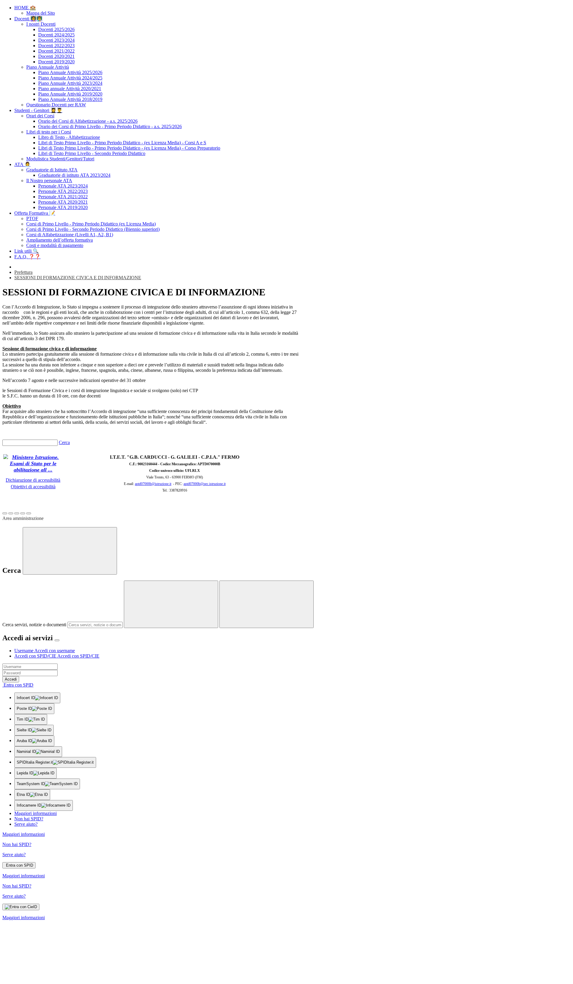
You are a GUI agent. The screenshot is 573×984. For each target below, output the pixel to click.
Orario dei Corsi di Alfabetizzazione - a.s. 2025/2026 (88, 121)
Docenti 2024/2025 (56, 34)
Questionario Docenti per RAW (56, 104)
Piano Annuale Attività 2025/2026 (70, 72)
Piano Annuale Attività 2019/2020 (70, 93)
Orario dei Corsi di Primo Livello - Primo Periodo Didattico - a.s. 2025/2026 (110, 126)
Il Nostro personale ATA (49, 180)
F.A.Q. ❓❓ (27, 256)
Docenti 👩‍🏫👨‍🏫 (28, 18)
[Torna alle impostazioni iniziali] (28, 513)
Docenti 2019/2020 (56, 61)
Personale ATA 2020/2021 (63, 202)
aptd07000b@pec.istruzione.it (205, 484)
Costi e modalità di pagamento (54, 245)
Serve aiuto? (26, 824)
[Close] (57, 640)
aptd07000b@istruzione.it (153, 484)
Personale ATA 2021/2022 (63, 196)
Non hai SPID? (28, 818)
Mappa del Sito (40, 13)
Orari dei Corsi (40, 115)
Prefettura (23, 272)
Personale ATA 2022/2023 (63, 191)
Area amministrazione (23, 518)
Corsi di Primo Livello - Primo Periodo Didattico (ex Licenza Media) (91, 223)
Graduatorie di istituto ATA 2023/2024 (74, 175)
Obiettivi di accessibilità (33, 486)
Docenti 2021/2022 (56, 50)
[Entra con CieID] (20, 907)
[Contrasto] (22, 513)
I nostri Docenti (41, 24)
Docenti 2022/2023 (56, 45)
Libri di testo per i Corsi (48, 131)
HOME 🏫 (25, 7)
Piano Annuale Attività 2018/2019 (70, 99)
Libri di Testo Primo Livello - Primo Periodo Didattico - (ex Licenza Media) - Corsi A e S (122, 142)
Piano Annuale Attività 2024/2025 (70, 77)
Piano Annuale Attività (47, 67)
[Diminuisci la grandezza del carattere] (10, 513)
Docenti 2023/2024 (56, 40)
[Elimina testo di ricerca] (171, 604)
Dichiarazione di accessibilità (33, 480)
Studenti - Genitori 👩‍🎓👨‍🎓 (38, 110)
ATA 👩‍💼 (22, 164)
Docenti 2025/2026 (56, 29)
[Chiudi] (70, 551)
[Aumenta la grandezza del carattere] (4, 513)
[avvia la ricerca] (266, 604)
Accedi (11, 679)
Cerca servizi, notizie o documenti (34, 624)
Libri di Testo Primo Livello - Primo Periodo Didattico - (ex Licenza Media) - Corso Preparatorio (129, 148)
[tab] (44, 650)
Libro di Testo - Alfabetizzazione (69, 137)
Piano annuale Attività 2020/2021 (69, 88)
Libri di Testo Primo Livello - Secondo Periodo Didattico (91, 153)
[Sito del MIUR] (33, 470)
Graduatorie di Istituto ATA (52, 169)
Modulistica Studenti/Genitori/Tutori (60, 158)
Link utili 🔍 (26, 251)
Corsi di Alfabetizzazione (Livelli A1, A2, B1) (69, 234)
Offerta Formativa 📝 (34, 213)
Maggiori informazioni (35, 813)
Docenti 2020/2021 (56, 56)
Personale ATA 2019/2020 (63, 207)
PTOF (32, 218)
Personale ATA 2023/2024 (63, 185)
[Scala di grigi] (16, 513)
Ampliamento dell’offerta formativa (59, 239)
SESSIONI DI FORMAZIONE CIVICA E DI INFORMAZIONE (77, 277)
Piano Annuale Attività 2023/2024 (70, 83)
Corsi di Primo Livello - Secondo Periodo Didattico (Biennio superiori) (93, 229)
